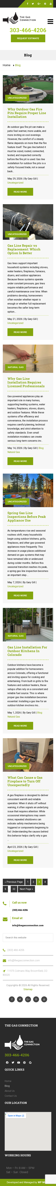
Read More (20, 192)
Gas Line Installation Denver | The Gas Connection (20, 18)
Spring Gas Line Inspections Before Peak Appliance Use (26, 516)
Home (6, 65)
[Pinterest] (24, 1062)
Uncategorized (17, 98)
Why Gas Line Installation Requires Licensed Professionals (26, 382)
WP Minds (43, 1182)
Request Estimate (28, 38)
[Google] (30, 1062)
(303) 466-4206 (20, 910)
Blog (41, 448)
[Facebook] (7, 1062)
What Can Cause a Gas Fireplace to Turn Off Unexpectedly (24, 781)
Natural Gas (15, 367)
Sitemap (28, 989)
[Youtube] (18, 1062)
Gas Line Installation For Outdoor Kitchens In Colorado (27, 651)
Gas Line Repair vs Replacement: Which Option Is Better (23, 249)
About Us (10, 1090)
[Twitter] (12, 1062)
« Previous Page (14, 881)
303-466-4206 (28, 30)
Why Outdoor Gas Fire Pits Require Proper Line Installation (26, 113)
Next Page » (26, 889)
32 (14, 889)
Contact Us (11, 1095)
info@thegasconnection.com (28, 925)
